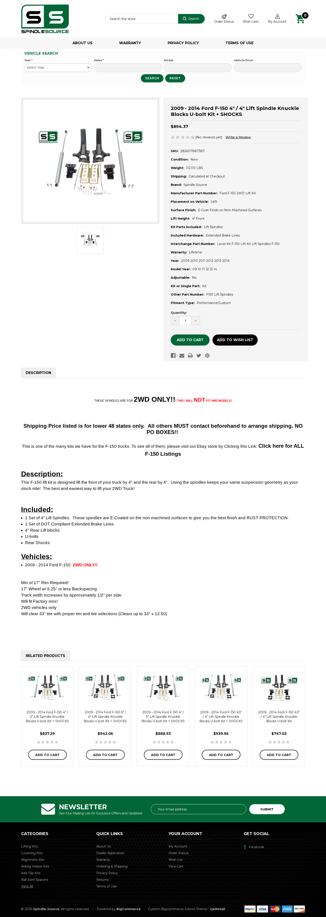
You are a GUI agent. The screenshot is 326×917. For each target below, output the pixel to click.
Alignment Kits (32, 860)
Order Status (224, 22)
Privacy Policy (183, 43)
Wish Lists (251, 22)
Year (28, 60)
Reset (175, 78)
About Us (82, 43)
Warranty (130, 43)
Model (168, 60)
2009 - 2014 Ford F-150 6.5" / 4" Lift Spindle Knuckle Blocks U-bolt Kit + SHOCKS (221, 716)
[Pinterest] (207, 355)
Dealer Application (110, 853)
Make (99, 60)
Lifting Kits (29, 846)
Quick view (47, 688)
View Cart (176, 866)
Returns (102, 880)
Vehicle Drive (243, 60)
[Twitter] (198, 355)
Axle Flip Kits (30, 873)
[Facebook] (173, 355)
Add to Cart (47, 755)
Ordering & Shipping (112, 866)
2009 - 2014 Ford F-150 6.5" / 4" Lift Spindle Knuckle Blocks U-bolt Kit (279, 716)
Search (152, 78)
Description (38, 373)
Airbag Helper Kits (35, 866)
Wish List (176, 860)
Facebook (256, 847)
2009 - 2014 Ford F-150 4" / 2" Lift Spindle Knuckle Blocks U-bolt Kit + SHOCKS (47, 716)
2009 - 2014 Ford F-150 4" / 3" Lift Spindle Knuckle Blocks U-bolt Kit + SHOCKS (163, 716)
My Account (277, 22)
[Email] (181, 355)
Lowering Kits (31, 853)
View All (27, 886)
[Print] (190, 355)
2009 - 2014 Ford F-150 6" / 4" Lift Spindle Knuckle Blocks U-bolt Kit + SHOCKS (105, 716)
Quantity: (179, 313)
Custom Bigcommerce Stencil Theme (177, 909)
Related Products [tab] (45, 656)
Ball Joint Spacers (34, 880)
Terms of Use (239, 43)
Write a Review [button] (238, 137)
